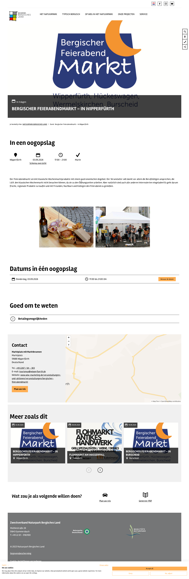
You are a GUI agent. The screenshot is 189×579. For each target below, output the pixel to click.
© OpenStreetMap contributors (170, 401)
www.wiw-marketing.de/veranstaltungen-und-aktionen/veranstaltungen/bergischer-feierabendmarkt (36, 378)
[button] (160, 4)
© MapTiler (155, 401)
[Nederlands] (153, 4)
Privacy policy (104, 565)
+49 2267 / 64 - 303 (25, 368)
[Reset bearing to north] (69, 345)
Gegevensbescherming (20, 553)
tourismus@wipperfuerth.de (32, 371)
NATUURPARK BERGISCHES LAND (35, 124)
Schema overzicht (38, 163)
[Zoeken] (184, 31)
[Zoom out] (69, 341)
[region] (123, 368)
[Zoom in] (69, 337)
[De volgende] (100, 470)
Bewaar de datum (167, 279)
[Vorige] (88, 470)
